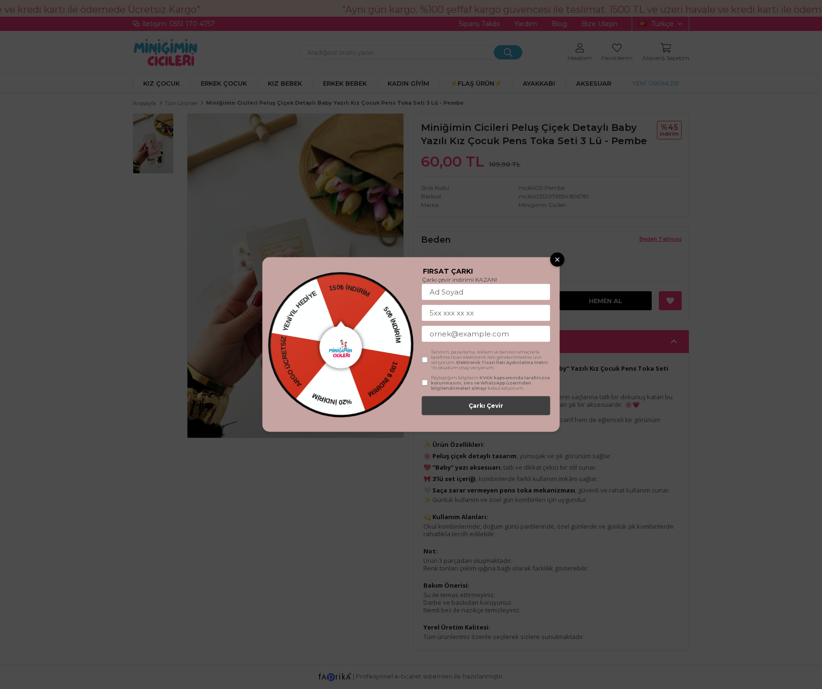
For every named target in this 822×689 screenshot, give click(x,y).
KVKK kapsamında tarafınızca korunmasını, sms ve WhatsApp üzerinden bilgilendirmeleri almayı (490, 383)
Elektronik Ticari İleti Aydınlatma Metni (502, 362)
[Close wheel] (557, 260)
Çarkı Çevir (486, 405)
